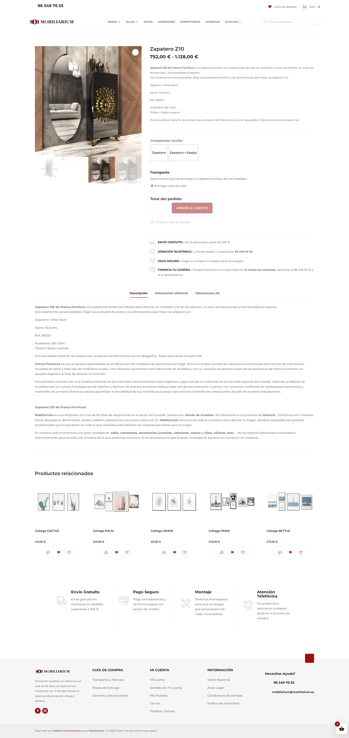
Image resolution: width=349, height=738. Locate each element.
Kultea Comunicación (67, 730)
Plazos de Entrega (105, 688)
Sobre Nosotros (218, 680)
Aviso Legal (215, 688)
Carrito (155, 703)
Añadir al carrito (192, 208)
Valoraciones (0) (207, 293)
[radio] (159, 153)
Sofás (148, 21)
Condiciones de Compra (224, 695)
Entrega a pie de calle (170, 186)
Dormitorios (190, 21)
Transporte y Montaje (108, 680)
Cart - (314, 7)
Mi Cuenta (157, 680)
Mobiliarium (96, 730)
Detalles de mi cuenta (166, 688)
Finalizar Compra (162, 711)
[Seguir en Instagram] (45, 711)
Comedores (166, 21)
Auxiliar (231, 21)
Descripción (139, 293)
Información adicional (171, 293)
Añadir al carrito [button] (58, 552)
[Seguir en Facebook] (38, 711)
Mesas (112, 21)
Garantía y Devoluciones (110, 695)
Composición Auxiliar (167, 140)
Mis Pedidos (159, 695)
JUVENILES (212, 21)
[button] (170, 222)
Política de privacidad (223, 703)
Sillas (130, 21)
